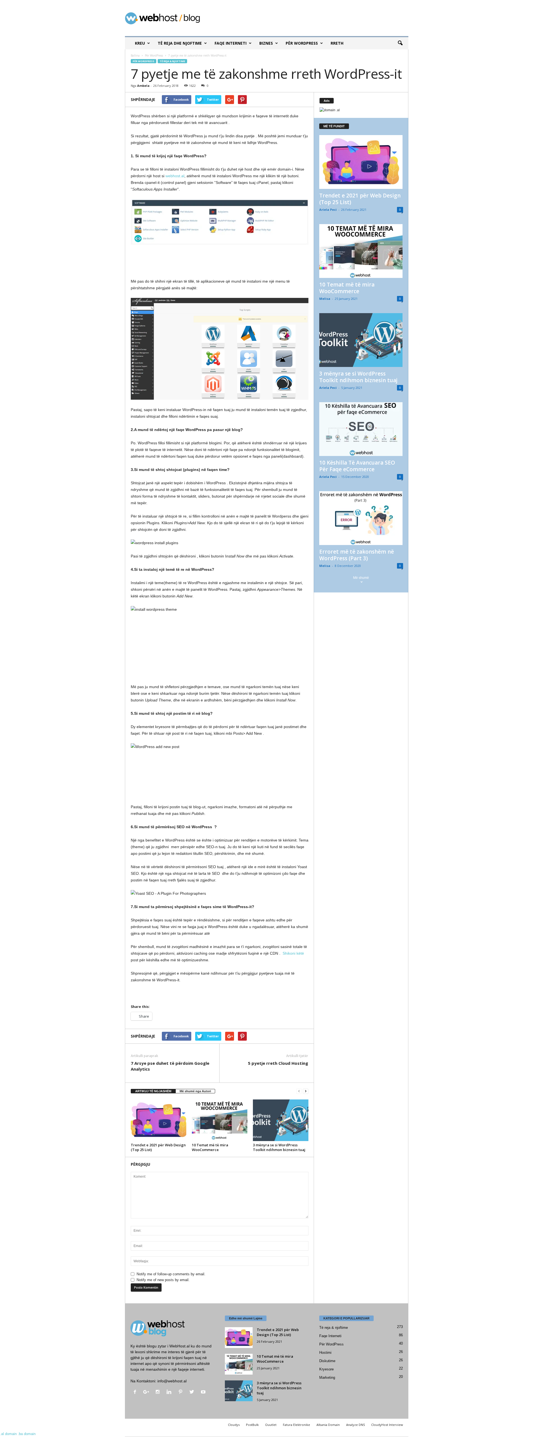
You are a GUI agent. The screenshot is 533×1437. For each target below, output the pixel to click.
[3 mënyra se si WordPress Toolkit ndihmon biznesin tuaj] (280, 1120)
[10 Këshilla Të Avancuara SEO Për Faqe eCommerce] (361, 429)
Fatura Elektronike (296, 1425)
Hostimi (325, 1352)
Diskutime (327, 1361)
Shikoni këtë (293, 953)
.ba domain (27, 1434)
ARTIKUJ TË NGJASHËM (153, 1091)
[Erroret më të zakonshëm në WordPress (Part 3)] (361, 518)
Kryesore (326, 1369)
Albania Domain (328, 1425)
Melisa (324, 298)
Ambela (143, 85)
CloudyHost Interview (387, 1425)
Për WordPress (302, 43)
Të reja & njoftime (172, 61)
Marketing (327, 1377)
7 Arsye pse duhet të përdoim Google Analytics (170, 1066)
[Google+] (147, 1392)
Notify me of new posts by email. (163, 1280)
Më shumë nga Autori (195, 1091)
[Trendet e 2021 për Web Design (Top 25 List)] (158, 1120)
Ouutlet (270, 1425)
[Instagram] (159, 1392)
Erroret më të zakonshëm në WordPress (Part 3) (356, 555)
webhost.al (174, 176)
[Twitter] (193, 1392)
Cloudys (234, 1425)
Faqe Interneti (231, 43)
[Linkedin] (170, 1392)
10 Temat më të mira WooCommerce (210, 1147)
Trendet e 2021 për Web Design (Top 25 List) (158, 1147)
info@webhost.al (172, 1381)
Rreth (337, 43)
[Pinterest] (181, 1392)
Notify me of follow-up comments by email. (171, 1274)
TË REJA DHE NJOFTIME (180, 43)
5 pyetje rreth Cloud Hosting (278, 1063)
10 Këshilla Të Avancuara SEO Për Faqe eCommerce (357, 466)
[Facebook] (136, 1392)
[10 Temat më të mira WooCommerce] (219, 1120)
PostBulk (252, 1425)
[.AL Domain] (361, 110)
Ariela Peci (328, 209)
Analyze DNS (355, 1425)
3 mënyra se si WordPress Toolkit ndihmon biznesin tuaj (279, 1147)
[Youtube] (204, 1392)
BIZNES (266, 43)
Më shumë (361, 578)
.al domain (8, 1434)
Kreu (140, 43)
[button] (400, 43)
